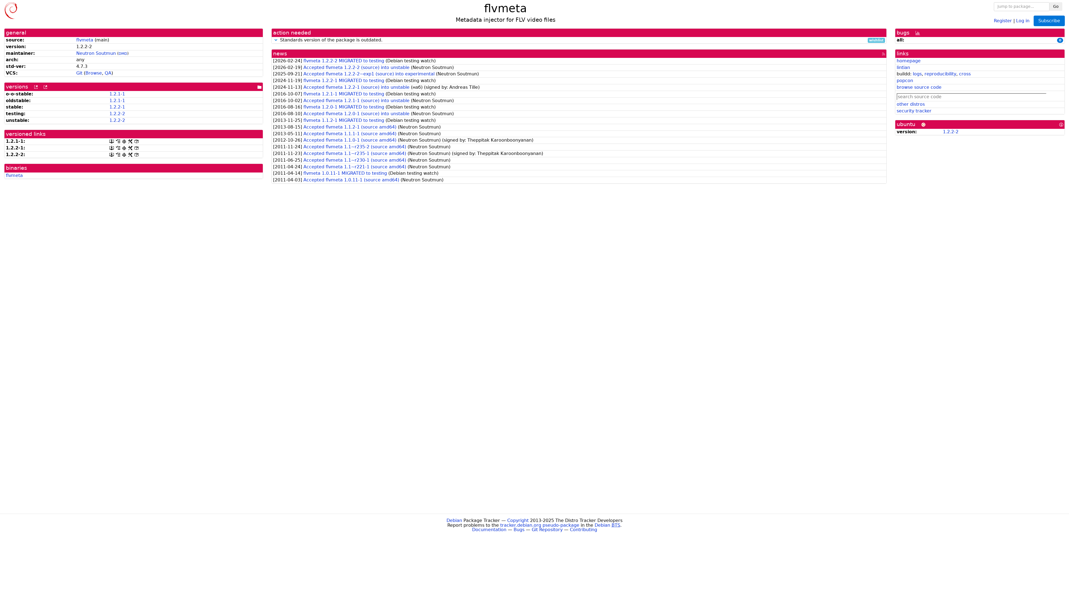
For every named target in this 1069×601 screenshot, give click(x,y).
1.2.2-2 (117, 113)
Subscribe (1049, 20)
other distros (911, 104)
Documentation (489, 529)
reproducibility (940, 74)
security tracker (914, 111)
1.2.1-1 (117, 94)
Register (1003, 20)
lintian (903, 67)
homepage (909, 60)
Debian (454, 520)
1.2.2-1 (117, 107)
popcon (905, 80)
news (280, 53)
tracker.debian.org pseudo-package (539, 525)
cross (965, 74)
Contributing (583, 529)
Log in (1022, 20)
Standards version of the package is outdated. (581, 40)
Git (79, 73)
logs (917, 74)
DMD (123, 53)
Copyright (518, 520)
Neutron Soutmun (96, 53)
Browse (93, 73)
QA (108, 73)
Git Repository (547, 529)
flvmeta (84, 40)
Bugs (519, 529)
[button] (275, 40)
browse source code (919, 87)
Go (1056, 6)
